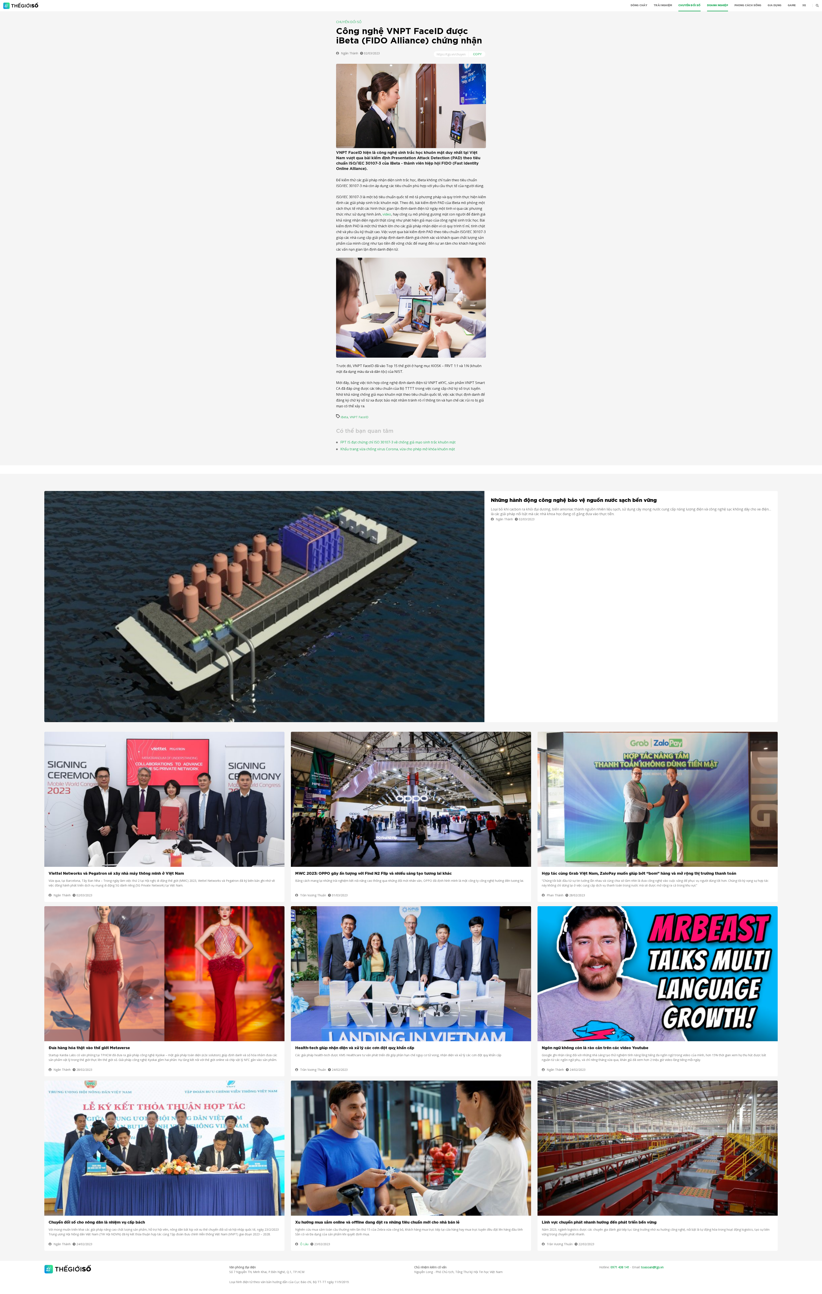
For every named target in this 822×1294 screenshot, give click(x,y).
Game (792, 5)
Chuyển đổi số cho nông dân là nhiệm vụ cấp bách (97, 1222)
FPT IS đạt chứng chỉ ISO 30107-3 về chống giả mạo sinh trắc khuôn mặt (398, 442)
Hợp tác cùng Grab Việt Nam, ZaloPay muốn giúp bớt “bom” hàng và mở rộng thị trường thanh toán (639, 874)
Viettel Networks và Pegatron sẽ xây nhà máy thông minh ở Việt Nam (116, 874)
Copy (477, 54)
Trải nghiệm (663, 5)
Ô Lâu (304, 1244)
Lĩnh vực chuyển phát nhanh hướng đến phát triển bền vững (599, 1222)
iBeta (344, 417)
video (387, 214)
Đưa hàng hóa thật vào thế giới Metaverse (89, 1048)
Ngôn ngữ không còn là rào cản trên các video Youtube (595, 1048)
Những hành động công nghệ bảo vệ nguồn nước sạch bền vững (574, 500)
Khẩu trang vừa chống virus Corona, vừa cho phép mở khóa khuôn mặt (397, 449)
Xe (804, 5)
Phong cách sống (747, 5)
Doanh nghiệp (717, 5)
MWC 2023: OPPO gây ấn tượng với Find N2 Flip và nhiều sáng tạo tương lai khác (373, 874)
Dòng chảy (639, 5)
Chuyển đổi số (689, 5)
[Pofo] (21, 6)
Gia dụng (774, 5)
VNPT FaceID (359, 417)
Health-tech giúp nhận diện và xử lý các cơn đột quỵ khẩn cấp (354, 1048)
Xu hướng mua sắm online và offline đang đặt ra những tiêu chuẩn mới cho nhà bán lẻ (377, 1222)
